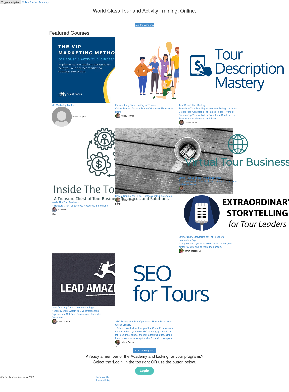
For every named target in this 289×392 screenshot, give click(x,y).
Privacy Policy (103, 380)
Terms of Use (103, 377)
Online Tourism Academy (35, 2)
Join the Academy (144, 25)
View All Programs (144, 350)
